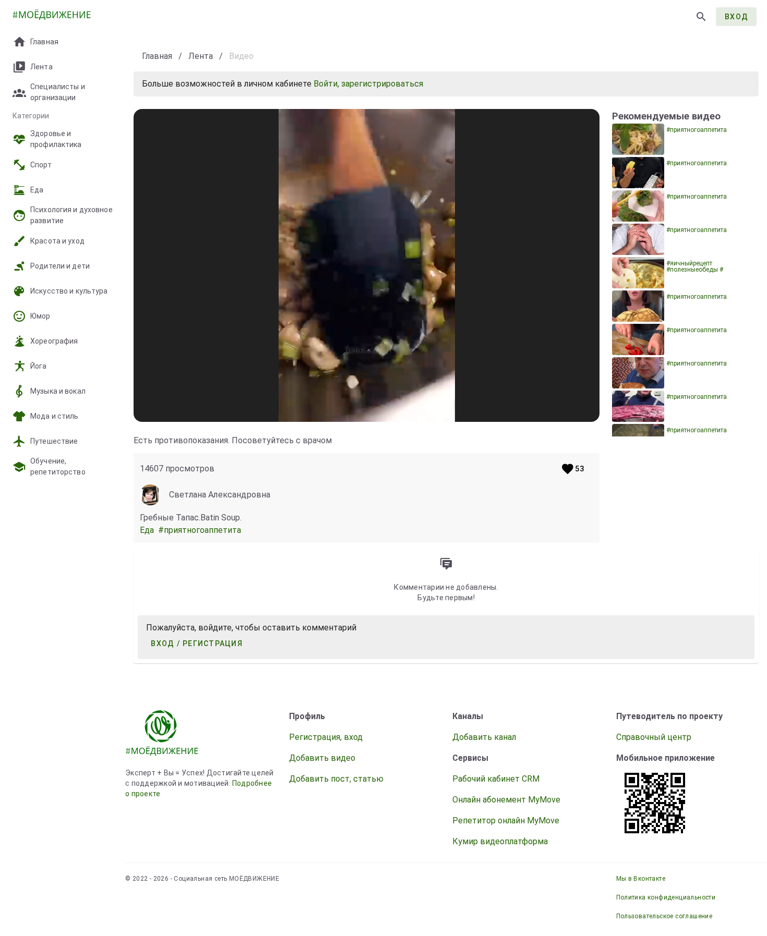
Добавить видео (322, 758)
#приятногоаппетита (200, 530)
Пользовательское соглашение (664, 916)
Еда (149, 530)
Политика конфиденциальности (666, 897)
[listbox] (62, 242)
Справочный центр (653, 737)
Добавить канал (484, 737)
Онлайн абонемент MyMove (506, 800)
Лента (200, 56)
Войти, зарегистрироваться (368, 84)
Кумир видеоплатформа (500, 841)
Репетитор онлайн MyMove (505, 820)
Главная (157, 56)
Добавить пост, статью (336, 779)
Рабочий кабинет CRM (496, 779)
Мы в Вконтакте (641, 878)
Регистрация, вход (326, 737)
